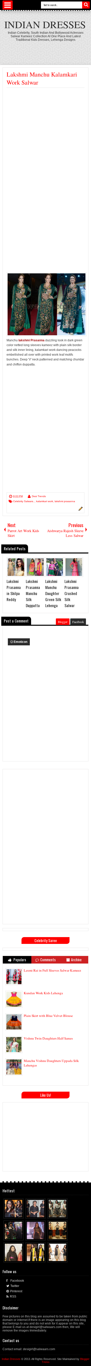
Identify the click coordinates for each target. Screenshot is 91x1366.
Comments (48, 959)
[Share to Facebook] (10, 1213)
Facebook (78, 622)
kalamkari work (44, 501)
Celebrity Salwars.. (24, 501)
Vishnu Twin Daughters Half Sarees (48, 1038)
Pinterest (16, 1291)
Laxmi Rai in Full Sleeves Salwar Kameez (52, 970)
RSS (13, 1296)
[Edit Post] (80, 510)
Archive (76, 959)
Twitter (14, 1286)
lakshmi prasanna (65, 501)
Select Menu (8, 5)
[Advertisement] (45, 135)
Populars (19, 959)
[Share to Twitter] (15, 1213)
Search (86, 5)
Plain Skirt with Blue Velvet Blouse (48, 1015)
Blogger (62, 622)
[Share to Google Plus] (20, 1213)
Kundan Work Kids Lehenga (43, 993)
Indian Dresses (45, 24)
